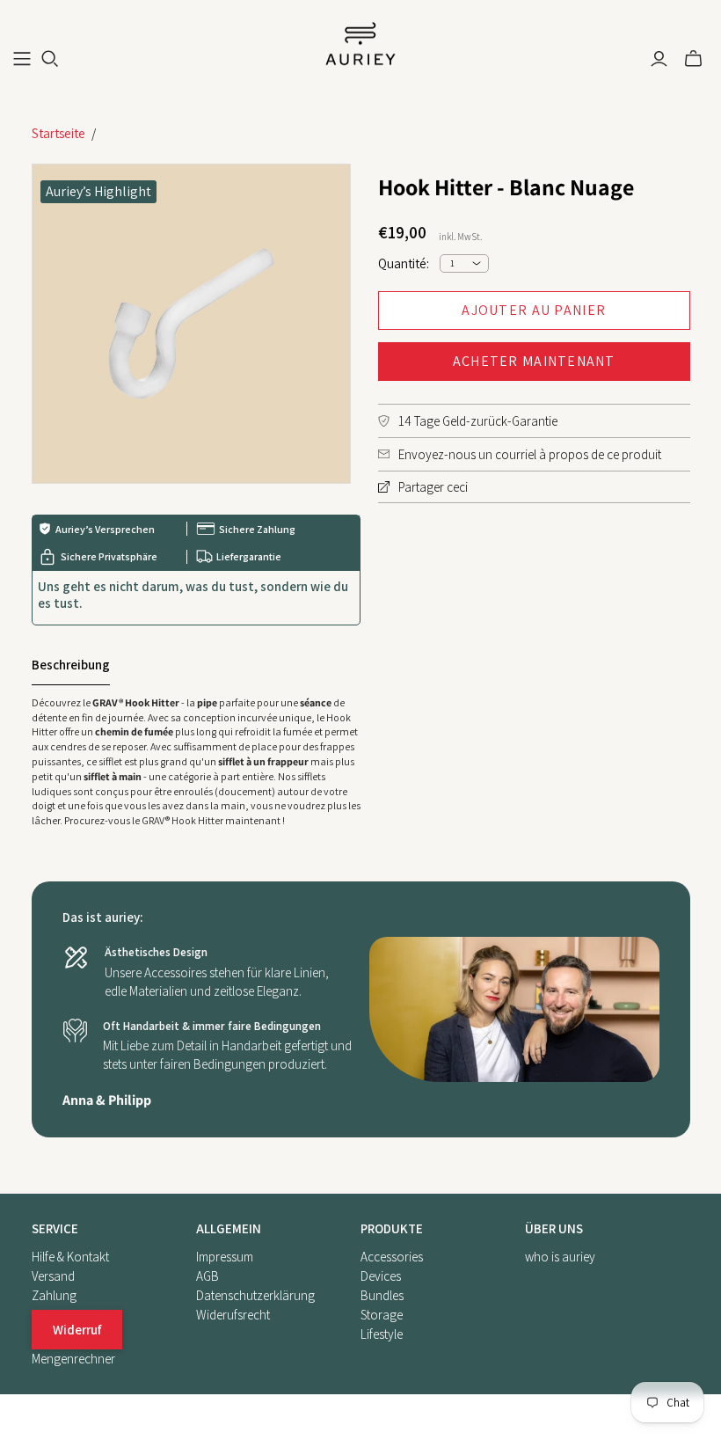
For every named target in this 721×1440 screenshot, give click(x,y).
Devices (380, 1276)
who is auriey (560, 1256)
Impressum (224, 1256)
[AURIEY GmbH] (360, 44)
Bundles (382, 1295)
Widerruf (77, 1329)
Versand (53, 1276)
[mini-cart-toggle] (693, 59)
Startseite (58, 133)
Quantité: (403, 263)
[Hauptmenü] (22, 59)
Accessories (391, 1256)
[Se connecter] (659, 59)
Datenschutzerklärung (255, 1295)
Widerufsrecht (233, 1314)
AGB (207, 1276)
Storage (381, 1314)
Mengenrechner (73, 1358)
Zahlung (54, 1295)
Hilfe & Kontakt (70, 1256)
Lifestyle (381, 1334)
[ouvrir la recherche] (50, 59)
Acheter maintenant (534, 361)
